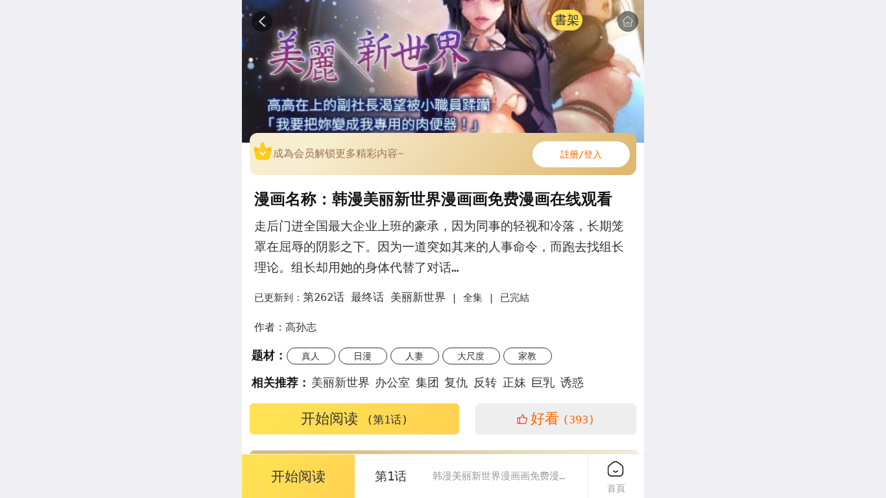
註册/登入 (581, 154)
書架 (567, 20)
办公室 (392, 382)
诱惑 (572, 382)
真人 (311, 356)
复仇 (456, 382)
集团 (427, 382)
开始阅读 (354, 418)
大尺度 (471, 356)
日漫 (362, 356)
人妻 (414, 356)
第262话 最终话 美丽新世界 (374, 296)
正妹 (514, 382)
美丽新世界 (340, 382)
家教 (527, 356)
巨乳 (543, 382)
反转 (485, 382)
